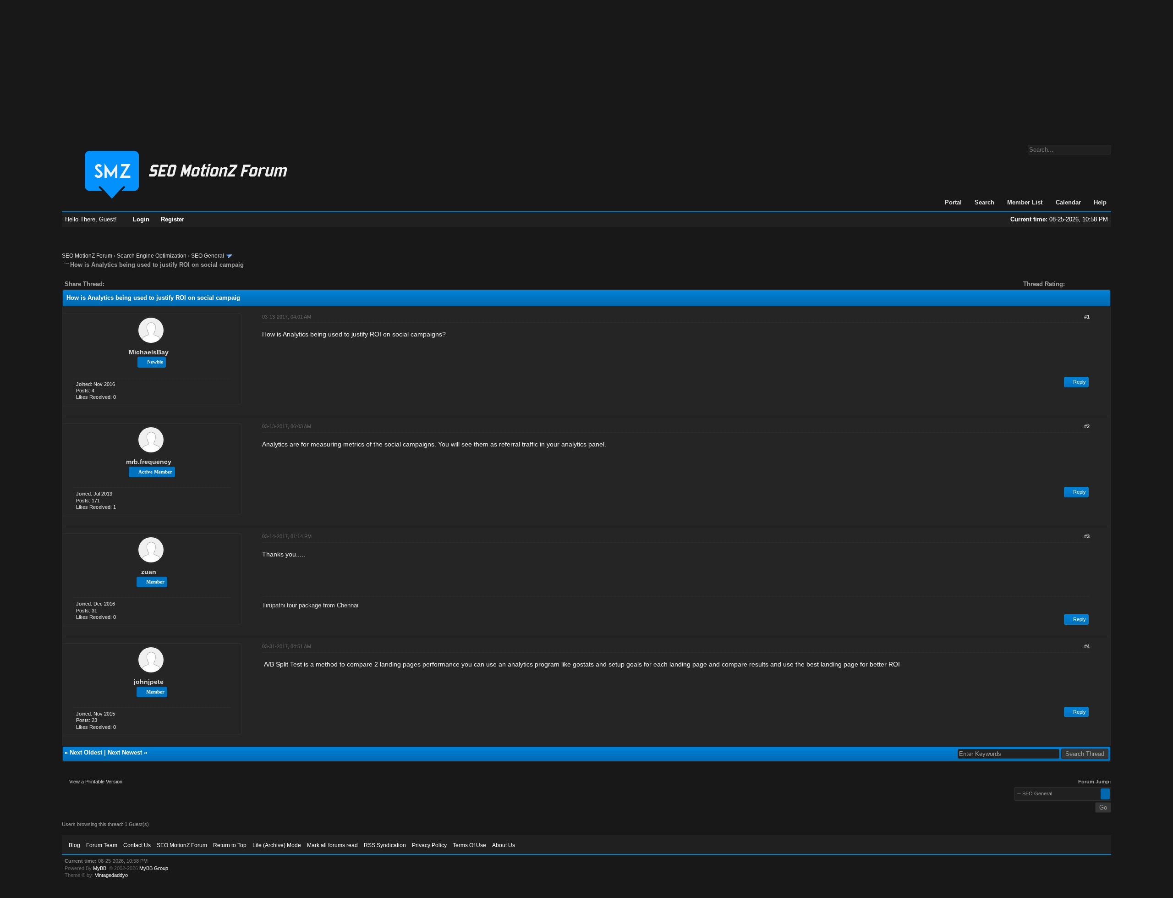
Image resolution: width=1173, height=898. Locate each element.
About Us (503, 845)
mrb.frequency (148, 461)
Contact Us (137, 845)
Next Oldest (86, 752)
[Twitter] (119, 284)
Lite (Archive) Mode (276, 845)
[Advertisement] (586, 68)
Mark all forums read (332, 845)
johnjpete (149, 681)
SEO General (207, 256)
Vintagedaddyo (111, 875)
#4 (1087, 646)
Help (1100, 202)
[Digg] (126, 284)
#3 (1087, 536)
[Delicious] (132, 284)
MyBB (99, 868)
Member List (1024, 202)
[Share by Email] (154, 284)
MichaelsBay (149, 352)
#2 (1087, 426)
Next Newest (125, 752)
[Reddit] (139, 284)
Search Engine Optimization (151, 256)
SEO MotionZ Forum (87, 256)
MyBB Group (153, 868)
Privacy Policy (429, 845)
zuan (148, 571)
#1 (1087, 317)
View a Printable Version (95, 781)
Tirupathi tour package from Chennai (310, 605)
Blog (74, 845)
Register (172, 219)
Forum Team (101, 845)
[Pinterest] (148, 284)
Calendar (1068, 202)
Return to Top (230, 845)
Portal (953, 202)
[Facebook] (113, 284)
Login (141, 219)
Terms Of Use (469, 845)
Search (984, 202)
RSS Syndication (385, 845)
